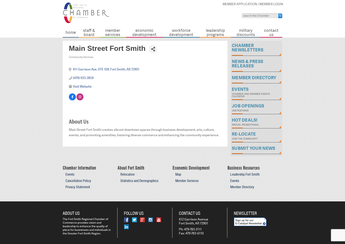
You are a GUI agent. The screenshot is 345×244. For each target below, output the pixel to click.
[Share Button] (153, 49)
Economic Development (144, 32)
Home (70, 32)
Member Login (271, 4)
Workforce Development (181, 32)
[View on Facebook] (72, 99)
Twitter (134, 219)
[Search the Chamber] (280, 15)
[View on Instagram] (79, 99)
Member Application (240, 4)
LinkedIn (126, 226)
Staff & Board (89, 32)
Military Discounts (246, 32)
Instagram (150, 219)
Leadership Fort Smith (245, 174)
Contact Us (271, 32)
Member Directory (242, 186)
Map (178, 174)
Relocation (127, 174)
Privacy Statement (77, 186)
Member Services (112, 32)
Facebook (126, 219)
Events (69, 174)
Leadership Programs (215, 32)
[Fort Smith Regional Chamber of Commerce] (86, 22)
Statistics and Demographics (139, 180)
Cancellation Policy (78, 180)
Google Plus (142, 219)
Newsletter (245, 213)
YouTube (158, 219)
